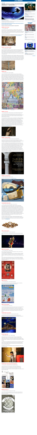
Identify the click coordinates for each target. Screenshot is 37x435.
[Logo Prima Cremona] (18, 0)
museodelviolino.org (13, 178)
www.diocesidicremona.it (8, 125)
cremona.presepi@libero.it (18, 35)
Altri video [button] (34, 55)
